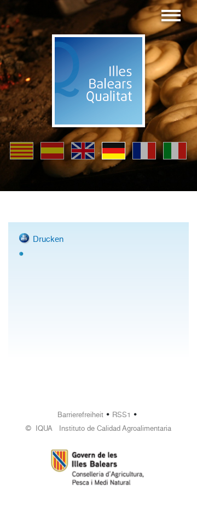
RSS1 (121, 415)
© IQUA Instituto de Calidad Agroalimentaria (98, 428)
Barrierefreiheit (80, 415)
